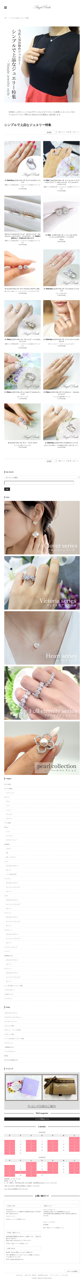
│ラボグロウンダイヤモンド (12, 1017)
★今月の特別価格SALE (11, 1060)
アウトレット (8, 968)
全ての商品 (7, 784)
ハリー (8, 806)
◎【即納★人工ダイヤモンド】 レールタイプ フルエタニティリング (22, 393)
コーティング (10, 793)
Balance (6, 827)
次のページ (76, 132)
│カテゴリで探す (9, 1026)
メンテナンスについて (10, 947)
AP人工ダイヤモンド (12, 866)
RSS (63, 1275)
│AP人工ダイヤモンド (11, 1013)
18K (7, 853)
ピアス (6, 896)
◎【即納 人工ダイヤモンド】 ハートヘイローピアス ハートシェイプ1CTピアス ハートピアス (63, 236)
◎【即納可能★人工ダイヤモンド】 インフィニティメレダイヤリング (61, 340)
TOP (5, 18)
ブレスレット (8, 930)
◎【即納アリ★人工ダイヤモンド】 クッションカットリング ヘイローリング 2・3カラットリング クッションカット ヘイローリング (62, 182)
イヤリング (7, 913)
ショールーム (8, 998)
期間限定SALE (8, 955)
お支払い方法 (27, 1275)
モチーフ (7, 797)
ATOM (66, 1275)
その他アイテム (8, 994)
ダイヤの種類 (8, 788)
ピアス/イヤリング (11, 840)
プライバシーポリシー (54, 1275)
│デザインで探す (9, 1034)
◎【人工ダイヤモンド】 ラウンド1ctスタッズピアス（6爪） (22, 289)
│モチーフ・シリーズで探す (12, 1030)
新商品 (6, 1056)
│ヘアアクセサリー (10, 1051)
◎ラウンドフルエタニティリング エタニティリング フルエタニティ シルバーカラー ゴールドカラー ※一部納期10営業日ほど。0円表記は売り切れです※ (22, 236)
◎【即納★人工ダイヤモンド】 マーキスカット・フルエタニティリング (61, 393)
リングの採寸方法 (11, 874)
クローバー (9, 818)
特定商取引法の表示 (43, 1275)
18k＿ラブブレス (11, 857)
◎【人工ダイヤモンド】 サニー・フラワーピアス (22, 443)
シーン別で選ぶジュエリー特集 (13, 985)
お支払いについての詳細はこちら (16, 1219)
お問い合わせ (19, 1275)
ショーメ (8, 810)
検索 (7, 489)
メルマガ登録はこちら (42, 1119)
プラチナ (8, 848)
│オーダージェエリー (10, 1021)
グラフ (8, 801)
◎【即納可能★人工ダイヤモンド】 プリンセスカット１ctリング (61, 290)
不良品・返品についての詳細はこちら (17, 1243)
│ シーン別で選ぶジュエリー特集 (14, 1038)
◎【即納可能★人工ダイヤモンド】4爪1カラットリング (61, 443)
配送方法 (34, 1275)
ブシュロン (9, 814)
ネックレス (9, 836)
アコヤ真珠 (7, 823)
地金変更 (7, 844)
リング (8, 831)
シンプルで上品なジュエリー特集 (19, 18)
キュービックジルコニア (13, 887)
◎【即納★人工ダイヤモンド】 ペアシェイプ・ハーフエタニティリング (22, 340)
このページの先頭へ (72, 1271)
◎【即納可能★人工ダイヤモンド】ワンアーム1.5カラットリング (22, 181)
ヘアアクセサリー (9, 990)
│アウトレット (8, 1043)
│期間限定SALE (9, 1047)
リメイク (7, 951)
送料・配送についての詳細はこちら (53, 1227)
